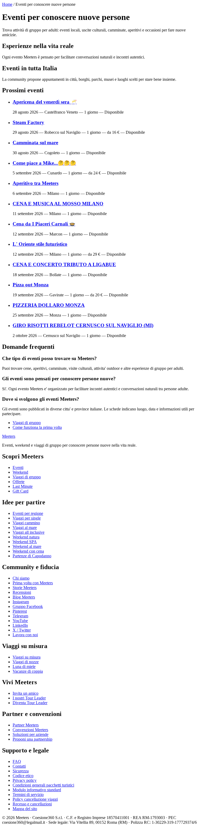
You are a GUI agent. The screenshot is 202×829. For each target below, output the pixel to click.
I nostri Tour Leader (29, 698)
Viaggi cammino (26, 523)
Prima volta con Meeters (33, 583)
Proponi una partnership (32, 739)
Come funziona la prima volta (37, 427)
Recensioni (22, 592)
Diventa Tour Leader (30, 702)
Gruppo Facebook (28, 606)
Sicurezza (21, 771)
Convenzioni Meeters (30, 730)
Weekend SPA (25, 541)
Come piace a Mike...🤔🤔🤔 (44, 163)
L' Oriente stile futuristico (40, 244)
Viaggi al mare (25, 527)
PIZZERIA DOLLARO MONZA (49, 305)
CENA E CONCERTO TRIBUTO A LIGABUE (64, 264)
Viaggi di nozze (26, 662)
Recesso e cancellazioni (32, 804)
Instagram (21, 602)
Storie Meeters (25, 587)
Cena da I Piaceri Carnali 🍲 (44, 224)
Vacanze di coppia (28, 671)
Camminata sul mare (35, 142)
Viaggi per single (27, 518)
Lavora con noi (25, 635)
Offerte (18, 481)
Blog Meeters (24, 597)
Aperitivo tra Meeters (35, 183)
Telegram (20, 616)
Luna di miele (24, 666)
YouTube (20, 620)
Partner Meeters (26, 725)
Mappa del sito (25, 808)
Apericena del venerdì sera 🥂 (45, 102)
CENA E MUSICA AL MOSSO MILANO (58, 203)
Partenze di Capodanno (32, 556)
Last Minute (23, 486)
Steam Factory (28, 122)
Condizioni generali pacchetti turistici (43, 785)
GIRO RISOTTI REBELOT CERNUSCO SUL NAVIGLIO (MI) (83, 325)
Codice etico (23, 775)
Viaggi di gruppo (27, 422)
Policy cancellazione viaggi (35, 799)
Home (7, 4)
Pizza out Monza (31, 284)
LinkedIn (20, 625)
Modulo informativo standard (37, 790)
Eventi (18, 467)
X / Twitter (22, 630)
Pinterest (20, 611)
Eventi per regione (28, 513)
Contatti (19, 766)
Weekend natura (26, 537)
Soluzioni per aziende (30, 734)
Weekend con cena (28, 551)
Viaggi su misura (27, 657)
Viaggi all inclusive (28, 532)
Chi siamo (21, 578)
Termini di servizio (28, 794)
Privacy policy (25, 780)
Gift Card (20, 491)
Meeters (8, 436)
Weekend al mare (27, 546)
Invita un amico (25, 693)
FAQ (17, 761)
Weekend (20, 472)
